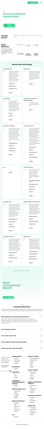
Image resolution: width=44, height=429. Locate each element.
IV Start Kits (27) (12, 148)
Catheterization (33, 397)
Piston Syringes (17, 406)
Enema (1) (11, 224)
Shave (31, 387)
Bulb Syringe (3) (32, 147)
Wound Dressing (33, 412)
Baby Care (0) (11, 83)
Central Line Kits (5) (13, 143)
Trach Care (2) (12, 226)
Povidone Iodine (33, 385)
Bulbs (15, 404)
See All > (11, 92)
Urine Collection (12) (13, 257)
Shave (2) (31, 219)
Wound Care (27, 236)
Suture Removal (33, 409)
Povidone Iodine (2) (33, 216)
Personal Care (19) (13, 88)
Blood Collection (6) (13, 219)
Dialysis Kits (27, 69)
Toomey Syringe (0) (33, 157)
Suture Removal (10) (33, 253)
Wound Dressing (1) (33, 258)
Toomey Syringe (17, 409)
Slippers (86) (32, 189)
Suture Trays (32, 411)
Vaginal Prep (32, 390)
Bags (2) (10, 113)
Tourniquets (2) (12, 150)
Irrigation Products (29, 126)
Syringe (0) (31, 154)
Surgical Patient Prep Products (32, 202)
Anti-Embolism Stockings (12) (34, 181)
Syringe (15, 407)
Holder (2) (11, 115)
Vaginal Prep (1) (32, 223)
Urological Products (8, 236)
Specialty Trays (7, 202)
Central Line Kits (17, 391)
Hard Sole (32, 361)
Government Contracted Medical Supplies (18, 382)
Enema (31, 375)
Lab (4, 167)
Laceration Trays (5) (33, 251)
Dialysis (15, 392)
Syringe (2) (11, 255)
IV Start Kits (16, 394)
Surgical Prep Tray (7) (33, 221)
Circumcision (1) (12, 221)
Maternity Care (17, 360)
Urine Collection (33, 400)
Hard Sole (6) (32, 186)
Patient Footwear (28, 167)
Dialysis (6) (11, 145)
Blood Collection (33, 372)
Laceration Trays (33, 407)
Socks (31, 364)
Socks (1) (31, 191)
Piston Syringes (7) (33, 152)
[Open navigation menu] (40, 2)
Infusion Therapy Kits (9, 126)
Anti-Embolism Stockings (35, 358)
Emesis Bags (6, 98)
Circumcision (32, 373)
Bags (15, 374)
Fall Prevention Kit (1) (33, 184)
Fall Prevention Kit (33, 360)
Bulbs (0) (31, 149)
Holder (15, 375)
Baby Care (16, 358)
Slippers (31, 363)
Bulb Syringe (16, 403)
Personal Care (16, 361)
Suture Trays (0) (32, 256)
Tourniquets (16, 395)
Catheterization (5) (13, 252)
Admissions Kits (7, 69)
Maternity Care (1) (12, 86)
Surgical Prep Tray (33, 388)
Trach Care (32, 376)
